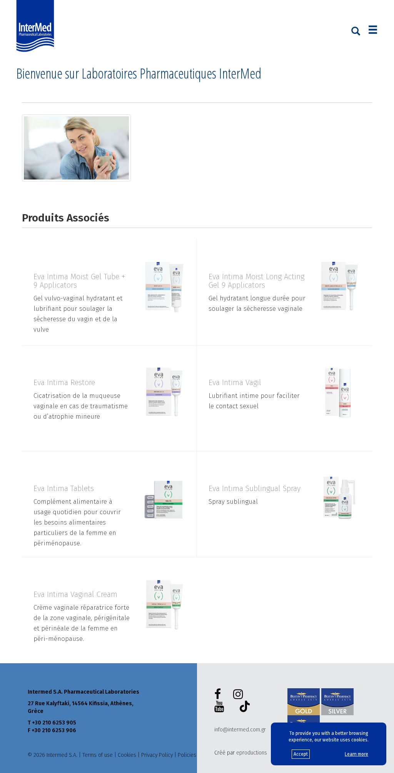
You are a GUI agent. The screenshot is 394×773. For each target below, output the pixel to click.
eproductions (251, 753)
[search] (355, 30)
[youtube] (220, 707)
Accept (301, 754)
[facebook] (219, 694)
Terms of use (97, 755)
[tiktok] (243, 707)
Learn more (356, 754)
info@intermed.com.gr (240, 729)
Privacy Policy (157, 755)
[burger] (373, 30)
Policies (187, 755)
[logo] (37, 26)
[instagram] (239, 694)
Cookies (127, 755)
